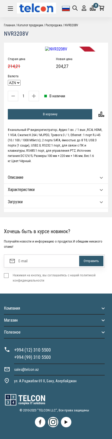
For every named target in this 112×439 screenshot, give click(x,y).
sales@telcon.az (26, 369)
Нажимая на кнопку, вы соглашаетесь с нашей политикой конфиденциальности (54, 277)
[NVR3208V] (56, 49)
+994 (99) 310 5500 (32, 357)
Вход (84, 8)
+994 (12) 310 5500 (32, 350)
